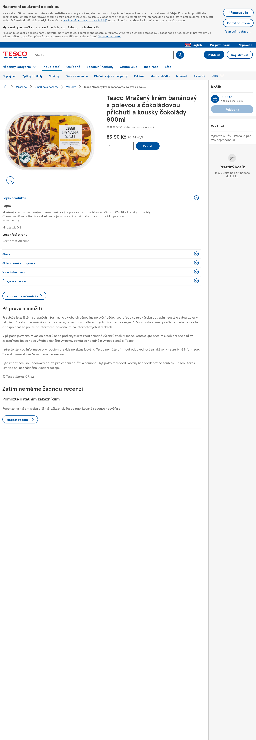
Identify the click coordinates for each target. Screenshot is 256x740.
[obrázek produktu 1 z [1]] (49, 141)
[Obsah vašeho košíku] (215, 99)
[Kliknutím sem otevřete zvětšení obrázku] (10, 180)
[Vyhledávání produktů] (180, 55)
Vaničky (71, 87)
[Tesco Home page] (15, 55)
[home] (5, 86)
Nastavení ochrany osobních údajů (85, 20)
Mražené (21, 87)
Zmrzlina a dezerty (46, 87)
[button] (193, 45)
